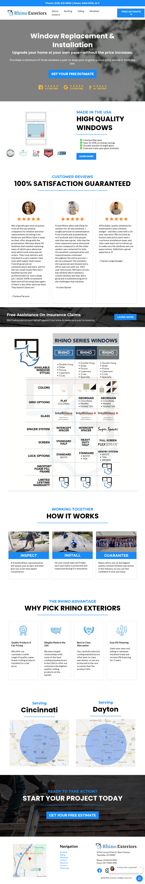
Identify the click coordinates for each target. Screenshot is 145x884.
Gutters (56, 14)
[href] (29, 860)
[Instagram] (108, 870)
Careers (63, 865)
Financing (64, 868)
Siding (81, 11)
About (55, 11)
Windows (94, 11)
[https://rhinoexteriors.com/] (27, 13)
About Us (64, 862)
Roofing (68, 11)
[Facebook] (99, 870)
